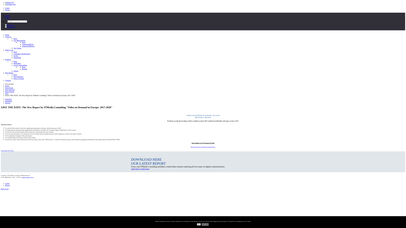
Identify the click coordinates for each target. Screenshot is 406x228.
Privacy (7, 10)
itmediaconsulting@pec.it (27, 177)
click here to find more (140, 169)
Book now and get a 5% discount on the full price (203, 147)
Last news (8, 99)
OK (199, 224)
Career (7, 8)
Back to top (5, 189)
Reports (7, 103)
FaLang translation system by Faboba (7, 150)
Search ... (4, 21)
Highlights (8, 101)
